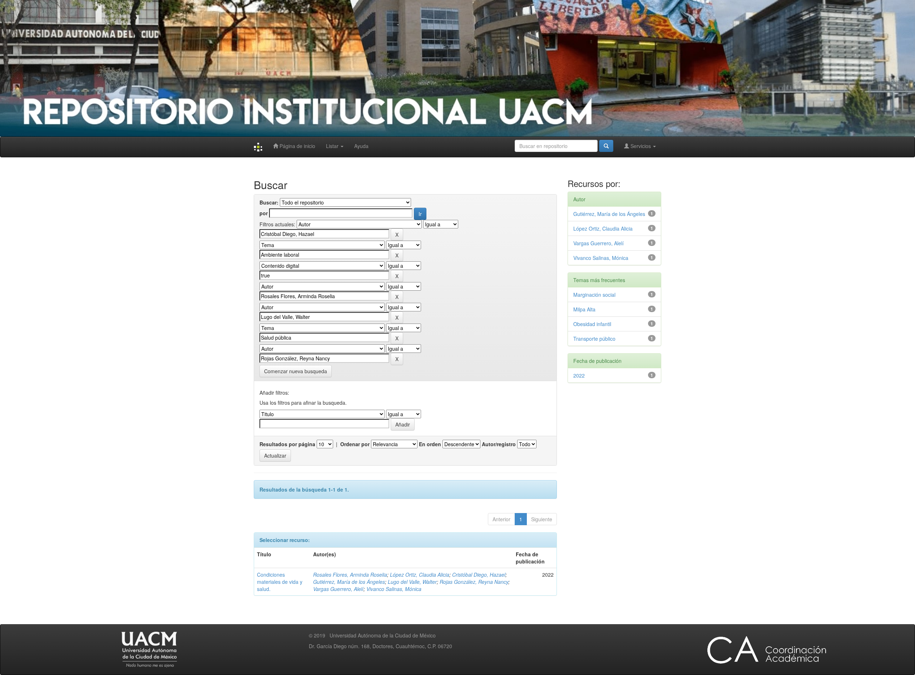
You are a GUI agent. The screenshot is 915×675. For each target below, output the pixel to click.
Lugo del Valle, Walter (412, 581)
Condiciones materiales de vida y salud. (279, 581)
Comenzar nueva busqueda (295, 371)
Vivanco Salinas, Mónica (393, 588)
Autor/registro (499, 444)
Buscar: (268, 202)
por (263, 213)
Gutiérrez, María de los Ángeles (349, 581)
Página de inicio (296, 145)
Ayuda (361, 145)
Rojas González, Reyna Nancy (474, 581)
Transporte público (594, 338)
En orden (430, 444)
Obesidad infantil (592, 323)
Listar (333, 145)
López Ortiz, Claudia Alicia (419, 574)
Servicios (640, 145)
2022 (579, 375)
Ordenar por (355, 444)
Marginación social (594, 294)
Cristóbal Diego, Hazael (478, 574)
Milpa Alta (584, 309)
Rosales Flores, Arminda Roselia (350, 574)
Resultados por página (287, 444)
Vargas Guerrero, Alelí (338, 588)
